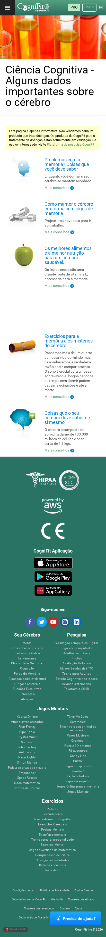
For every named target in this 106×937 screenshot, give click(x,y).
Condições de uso (24, 890)
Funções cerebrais (27, 684)
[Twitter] (41, 622)
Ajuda (78, 908)
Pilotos (77, 658)
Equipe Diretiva (83, 890)
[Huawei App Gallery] (53, 590)
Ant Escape (27, 752)
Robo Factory (27, 747)
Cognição (27, 668)
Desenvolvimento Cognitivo (52, 819)
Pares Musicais (78, 735)
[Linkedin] (76, 622)
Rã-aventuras (77, 750)
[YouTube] (53, 622)
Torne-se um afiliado (81, 899)
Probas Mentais (52, 829)
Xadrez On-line (27, 716)
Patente (52, 809)
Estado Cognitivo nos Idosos (76, 679)
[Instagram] (64, 622)
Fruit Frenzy (27, 727)
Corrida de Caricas (27, 788)
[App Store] (53, 563)
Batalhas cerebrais (52, 865)
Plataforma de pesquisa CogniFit (70, 144)
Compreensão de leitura (52, 855)
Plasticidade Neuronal (27, 663)
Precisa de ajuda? (79, 918)
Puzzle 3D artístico (78, 746)
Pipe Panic (27, 732)
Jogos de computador (77, 648)
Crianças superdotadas (52, 860)
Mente (27, 643)
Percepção (27, 694)
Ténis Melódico (78, 716)
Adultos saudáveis (76, 653)
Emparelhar (27, 773)
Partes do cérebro (27, 653)
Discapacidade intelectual (27, 679)
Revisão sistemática (76, 684)
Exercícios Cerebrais (52, 824)
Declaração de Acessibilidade (37, 917)
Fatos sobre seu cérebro (27, 648)
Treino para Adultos (76, 673)
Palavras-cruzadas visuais (27, 767)
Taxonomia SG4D (76, 689)
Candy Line (78, 756)
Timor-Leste (17, 929)
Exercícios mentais (52, 834)
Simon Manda (27, 762)
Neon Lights (27, 757)
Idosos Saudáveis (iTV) (76, 668)
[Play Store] (53, 576)
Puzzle (78, 761)
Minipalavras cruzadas (27, 722)
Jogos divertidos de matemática (52, 850)
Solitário (27, 742)
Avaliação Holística (77, 663)
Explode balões (78, 776)
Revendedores (52, 814)
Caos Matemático (27, 783)
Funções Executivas (27, 689)
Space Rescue (27, 778)
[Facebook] (29, 622)
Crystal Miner (27, 737)
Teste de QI (52, 870)
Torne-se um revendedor (39, 908)
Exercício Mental (52, 845)
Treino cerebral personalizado (52, 839)
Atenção (27, 699)
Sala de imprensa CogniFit (29, 899)
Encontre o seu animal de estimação (78, 728)
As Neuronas (27, 658)
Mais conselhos (57, 188)
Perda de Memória (27, 673)
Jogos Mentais (78, 791)
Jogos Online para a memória (77, 786)
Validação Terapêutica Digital (76, 643)
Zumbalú (78, 771)
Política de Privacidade (54, 890)
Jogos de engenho (78, 781)
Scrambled (78, 722)
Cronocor (78, 740)
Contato (65, 908)
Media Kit (57, 899)
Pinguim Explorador (78, 766)
